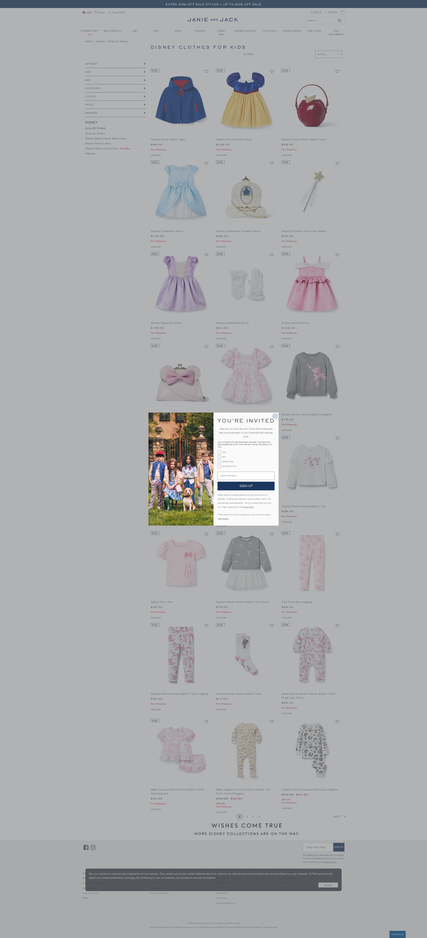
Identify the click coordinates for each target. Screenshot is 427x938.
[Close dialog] (275, 416)
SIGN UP (246, 486)
